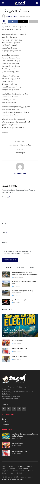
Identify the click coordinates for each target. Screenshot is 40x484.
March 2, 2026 (17, 351)
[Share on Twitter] (23, 21)
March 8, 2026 (17, 343)
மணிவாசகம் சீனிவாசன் (19, 357)
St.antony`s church (18, 471)
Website (4, 242)
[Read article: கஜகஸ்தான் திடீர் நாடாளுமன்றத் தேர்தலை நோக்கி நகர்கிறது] (6, 436)
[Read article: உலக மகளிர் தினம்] (6, 343)
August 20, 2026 (8, 335)
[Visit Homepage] (20, 3)
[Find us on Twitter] (9, 409)
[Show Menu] (3, 3)
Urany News (9, 477)
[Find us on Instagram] (14, 409)
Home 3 (19, 466)
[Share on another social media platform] (33, 21)
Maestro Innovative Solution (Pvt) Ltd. (12, 479)
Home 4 (27, 466)
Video (12, 473)
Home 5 (4, 468)
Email (4, 233)
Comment (6, 197)
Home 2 (11, 466)
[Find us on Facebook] (4, 409)
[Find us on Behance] (19, 409)
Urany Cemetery (23, 468)
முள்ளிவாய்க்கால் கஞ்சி (19, 300)
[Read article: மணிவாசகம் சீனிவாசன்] (6, 359)
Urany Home (5, 471)
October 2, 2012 (25, 16)
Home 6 (12, 468)
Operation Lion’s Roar (19, 348)
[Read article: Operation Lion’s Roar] (6, 351)
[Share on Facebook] (13, 21)
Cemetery (5, 424)
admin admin (12, 16)
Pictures (4, 473)
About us (5, 422)
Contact (19, 473)
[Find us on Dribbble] (24, 409)
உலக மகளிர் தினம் (17, 340)
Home (4, 419)
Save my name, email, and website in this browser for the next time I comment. (18, 253)
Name (4, 223)
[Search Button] (37, 3)
